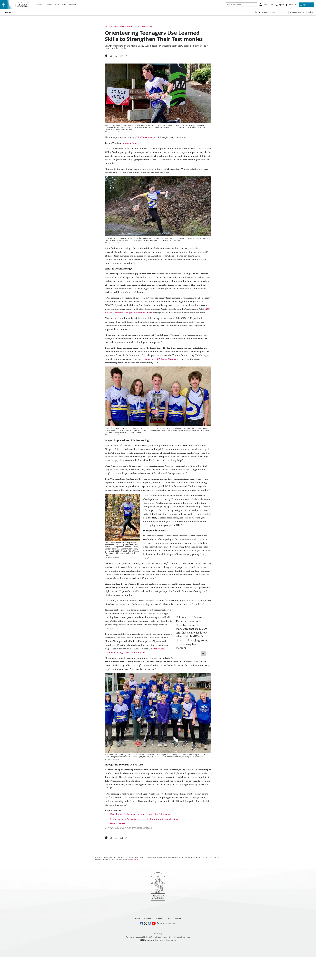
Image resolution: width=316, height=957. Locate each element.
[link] (147, 137)
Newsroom (8, 12)
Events (274, 12)
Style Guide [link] (134, 859)
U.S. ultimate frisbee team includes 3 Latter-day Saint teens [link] (140, 814)
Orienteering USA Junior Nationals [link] (159, 359)
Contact (283, 12)
